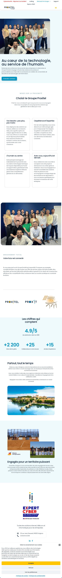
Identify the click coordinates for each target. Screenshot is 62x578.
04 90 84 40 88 (25, 536)
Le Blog (32, 1)
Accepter (31, 563)
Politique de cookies (22, 576)
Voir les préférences (31, 572)
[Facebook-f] (32, 541)
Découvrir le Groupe (43, 1)
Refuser (31, 568)
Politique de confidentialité (37, 576)
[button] (59, 545)
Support (56, 1)
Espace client (31, 4)
